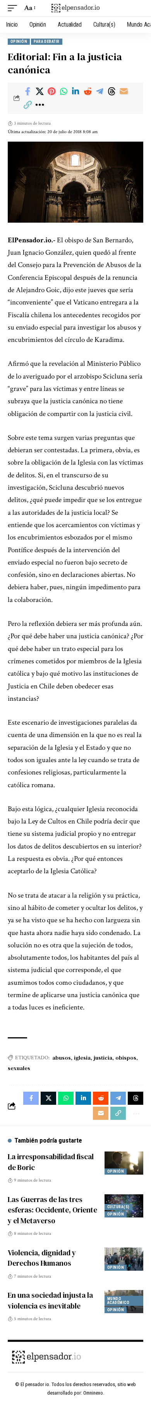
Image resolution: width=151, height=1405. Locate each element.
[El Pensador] (75, 8)
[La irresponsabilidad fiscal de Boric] (124, 1163)
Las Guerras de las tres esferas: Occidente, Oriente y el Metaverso (52, 1210)
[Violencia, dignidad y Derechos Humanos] (124, 1259)
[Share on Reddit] (87, 91)
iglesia (82, 1058)
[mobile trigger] (14, 8)
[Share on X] (39, 91)
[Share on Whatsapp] (63, 91)
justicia (103, 1058)
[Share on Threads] (111, 91)
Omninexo (93, 1393)
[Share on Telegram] (99, 91)
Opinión (18, 41)
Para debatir (46, 41)
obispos (125, 1058)
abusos (61, 1058)
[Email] (123, 91)
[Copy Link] (27, 105)
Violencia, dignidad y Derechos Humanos (42, 1258)
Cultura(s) (118, 1207)
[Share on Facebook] (27, 91)
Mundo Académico (118, 1301)
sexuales (19, 1068)
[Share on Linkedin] (75, 91)
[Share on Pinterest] (51, 91)
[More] (39, 105)
